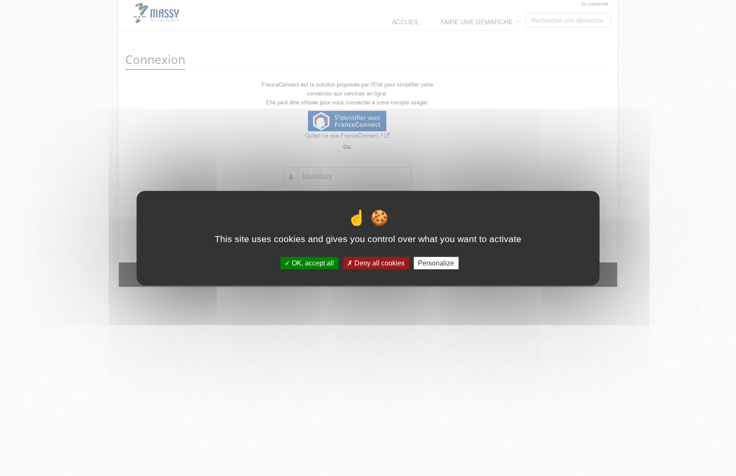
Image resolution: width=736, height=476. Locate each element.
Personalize (436, 262)
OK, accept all (312, 262)
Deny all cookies (379, 262)
